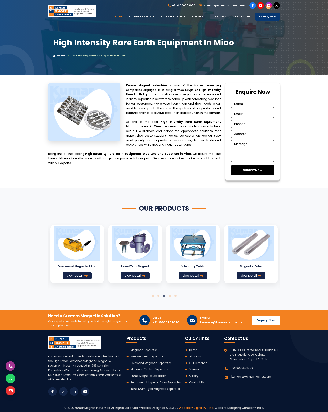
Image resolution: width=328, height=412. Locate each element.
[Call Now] (10, 366)
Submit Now (252, 170)
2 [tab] (158, 296)
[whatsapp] (10, 378)
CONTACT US (242, 16)
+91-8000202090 (183, 5)
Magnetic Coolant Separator (149, 369)
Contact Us (196, 382)
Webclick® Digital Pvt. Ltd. (197, 408)
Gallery (193, 376)
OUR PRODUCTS (172, 16)
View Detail (75, 275)
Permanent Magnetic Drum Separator (156, 382)
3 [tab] (164, 296)
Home (61, 55)
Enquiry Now (267, 16)
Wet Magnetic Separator (147, 356)
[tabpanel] (77, 254)
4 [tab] (170, 296)
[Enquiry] (10, 390)
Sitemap (197, 16)
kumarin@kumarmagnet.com (224, 5)
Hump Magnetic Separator (148, 376)
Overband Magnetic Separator (151, 363)
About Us (195, 356)
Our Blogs (218, 16)
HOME (118, 16)
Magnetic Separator (144, 350)
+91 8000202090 (242, 368)
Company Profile (141, 16)
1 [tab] (153, 296)
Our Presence (198, 363)
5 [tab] (175, 296)
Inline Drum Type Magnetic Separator (155, 389)
